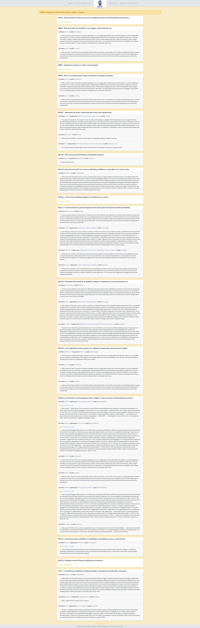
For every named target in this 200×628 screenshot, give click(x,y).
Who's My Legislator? (128, 3)
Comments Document (68, 405)
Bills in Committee (83, 3)
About (71, 3)
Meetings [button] (113, 3)
